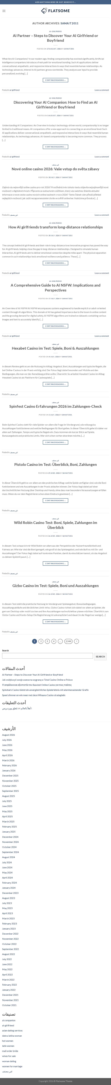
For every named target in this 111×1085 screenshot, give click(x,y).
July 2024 (7, 862)
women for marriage (12, 1066)
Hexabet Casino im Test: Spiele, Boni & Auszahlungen (55, 348)
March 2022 (8, 979)
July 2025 (7, 801)
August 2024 (8, 857)
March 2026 (8, 760)
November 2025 (10, 780)
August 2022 (8, 954)
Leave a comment (102, 90)
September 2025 (10, 790)
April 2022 (7, 974)
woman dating (9, 1061)
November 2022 (10, 938)
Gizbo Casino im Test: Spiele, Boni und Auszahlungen (55, 585)
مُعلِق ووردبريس (9, 708)
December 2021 (10, 994)
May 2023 (7, 908)
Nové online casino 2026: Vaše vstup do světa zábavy (55, 169)
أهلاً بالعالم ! (26, 708)
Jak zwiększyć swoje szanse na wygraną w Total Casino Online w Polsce (37, 679)
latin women (8, 1045)
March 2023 (8, 918)
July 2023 (7, 903)
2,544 (68, 641)
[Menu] (4, 10)
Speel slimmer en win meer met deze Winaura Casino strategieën (33, 695)
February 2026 (9, 765)
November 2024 (10, 841)
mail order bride (10, 1050)
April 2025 (7, 816)
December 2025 (10, 775)
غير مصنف (55, 165)
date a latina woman (12, 1035)
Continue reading (55, 80)
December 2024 (10, 836)
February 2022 (9, 984)
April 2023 (7, 913)
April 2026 (7, 755)
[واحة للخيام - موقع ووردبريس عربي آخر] (55, 11)
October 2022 (9, 944)
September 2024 (10, 852)
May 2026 (7, 750)
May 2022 (7, 969)
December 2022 (10, 933)
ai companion (8, 1020)
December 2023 (10, 893)
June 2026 (7, 745)
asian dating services (12, 1030)
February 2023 (9, 923)
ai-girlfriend (55, 31)
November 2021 (10, 1000)
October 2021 (9, 1005)
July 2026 (7, 739)
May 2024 (7, 872)
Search (5, 650)
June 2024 (7, 867)
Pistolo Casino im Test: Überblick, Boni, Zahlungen (55, 464)
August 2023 (8, 898)
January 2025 (8, 831)
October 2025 (9, 785)
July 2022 (7, 959)
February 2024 (9, 882)
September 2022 (10, 949)
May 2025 (7, 811)
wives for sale (9, 1056)
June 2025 (7, 806)
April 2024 (7, 877)
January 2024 (8, 887)
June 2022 (7, 964)
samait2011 (70, 23)
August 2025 (8, 796)
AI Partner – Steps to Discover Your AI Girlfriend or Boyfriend (32, 674)
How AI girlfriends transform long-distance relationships (55, 227)
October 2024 (9, 847)
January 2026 (8, 770)
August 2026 (8, 734)
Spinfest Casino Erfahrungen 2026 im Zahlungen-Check (55, 406)
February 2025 (9, 826)
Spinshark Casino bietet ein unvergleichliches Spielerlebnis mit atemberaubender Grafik (45, 689)
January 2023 (8, 928)
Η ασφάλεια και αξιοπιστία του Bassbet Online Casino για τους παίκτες (37, 684)
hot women (7, 1040)
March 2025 (8, 821)
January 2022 (8, 989)
